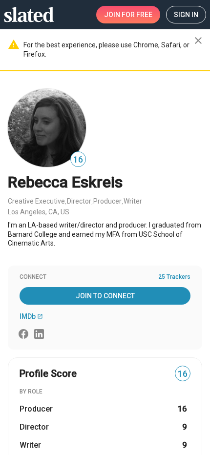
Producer (107, 201)
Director (79, 201)
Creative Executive (36, 201)
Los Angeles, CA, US (38, 212)
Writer (133, 201)
